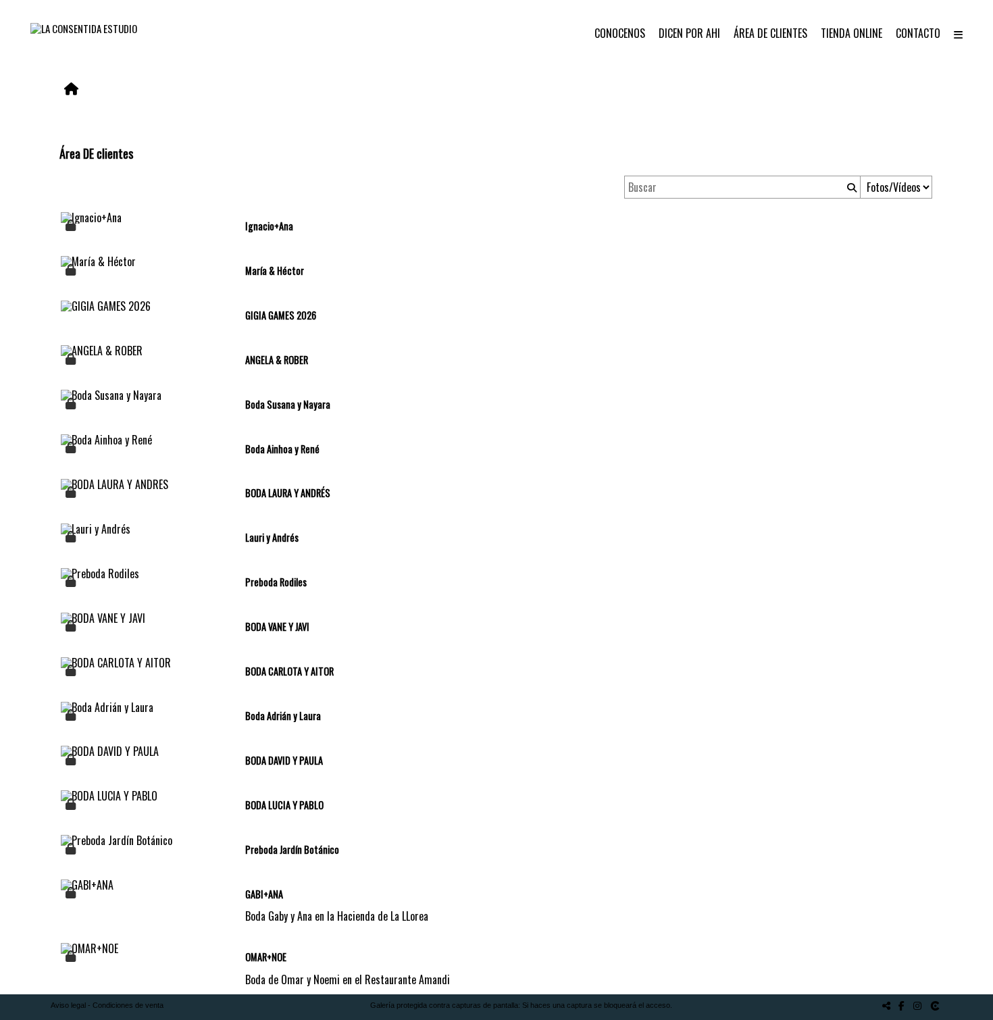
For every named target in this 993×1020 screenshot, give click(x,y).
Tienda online (851, 33)
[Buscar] (850, 187)
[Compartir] (886, 1005)
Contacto (918, 33)
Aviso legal (68, 1005)
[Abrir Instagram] (917, 1005)
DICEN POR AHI (689, 33)
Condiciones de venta (128, 1005)
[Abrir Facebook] (902, 1005)
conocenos (619, 33)
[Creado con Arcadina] (936, 1005)
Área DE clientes (770, 33)
